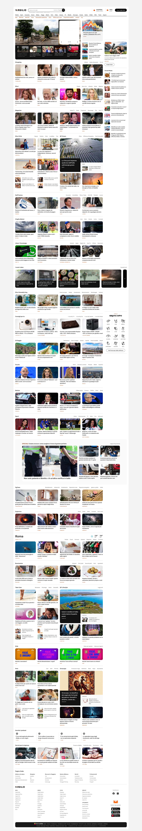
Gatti (51, 668)
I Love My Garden (89, 316)
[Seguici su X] (117, 793)
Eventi (71, 539)
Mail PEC (27, 17)
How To (89, 243)
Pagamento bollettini (69, 17)
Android (72, 243)
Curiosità (101, 219)
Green (63, 167)
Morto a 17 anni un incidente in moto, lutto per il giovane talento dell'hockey (69, 407)
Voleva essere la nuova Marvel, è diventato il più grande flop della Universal (91, 127)
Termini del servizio (39, 12)
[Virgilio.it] (20, 10)
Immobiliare (75, 195)
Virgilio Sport (40, 794)
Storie (101, 390)
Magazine (18, 110)
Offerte (86, 62)
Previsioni (100, 539)
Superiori (101, 364)
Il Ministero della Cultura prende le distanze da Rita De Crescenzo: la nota (47, 407)
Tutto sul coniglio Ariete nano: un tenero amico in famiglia (28, 716)
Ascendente (100, 668)
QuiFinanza (18, 195)
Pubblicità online (87, 745)
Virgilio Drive (17, 798)
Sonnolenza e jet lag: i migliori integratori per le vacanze (28, 631)
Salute (86, 15)
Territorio (62, 558)
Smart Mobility (63, 803)
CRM (102, 745)
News (77, 110)
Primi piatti (80, 563)
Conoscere (40, 606)
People (78, 86)
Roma (19, 536)
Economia (27, 15)
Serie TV (101, 110)
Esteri (97, 390)
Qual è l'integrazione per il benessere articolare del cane (50, 716)
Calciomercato (81, 416)
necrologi (77, 781)
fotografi (91, 781)
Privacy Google (47, 12)
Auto (81, 219)
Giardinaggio (94, 292)
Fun (82, 17)
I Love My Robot (99, 316)
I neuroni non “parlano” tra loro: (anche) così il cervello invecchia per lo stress (48, 622)
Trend (99, 15)
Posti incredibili (94, 340)
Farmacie (77, 539)
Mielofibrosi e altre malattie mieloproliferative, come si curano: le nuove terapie (118, 128)
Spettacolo (63, 30)
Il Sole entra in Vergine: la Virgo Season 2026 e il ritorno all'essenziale (69, 721)
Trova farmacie (85, 808)
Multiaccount (18, 803)
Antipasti (74, 563)
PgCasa (17, 487)
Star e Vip (84, 86)
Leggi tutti (100, 587)
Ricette (69, 15)
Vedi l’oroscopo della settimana (115, 350)
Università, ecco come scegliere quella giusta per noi (28, 179)
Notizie (17, 15)
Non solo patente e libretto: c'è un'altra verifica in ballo (47, 478)
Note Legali (43, 825)
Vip (16, 105)
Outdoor (101, 292)
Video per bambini (88, 646)
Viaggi (42, 15)
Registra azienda (63, 809)
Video (56, 15)
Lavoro (101, 195)
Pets (16, 668)
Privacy (47, 825)
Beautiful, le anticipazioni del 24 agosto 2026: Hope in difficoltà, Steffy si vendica (118, 135)
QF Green (63, 136)
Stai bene (17, 606)
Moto (85, 219)
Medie (95, 364)
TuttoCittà (62, 817)
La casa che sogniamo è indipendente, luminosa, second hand (47, 153)
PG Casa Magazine (64, 813)
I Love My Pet (79, 316)
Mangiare (32, 774)
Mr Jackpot (84, 798)
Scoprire (39, 626)
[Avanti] (125, 279)
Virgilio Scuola (63, 796)
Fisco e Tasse (83, 195)
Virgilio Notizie (41, 792)
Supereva (18, 511)
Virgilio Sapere (63, 794)
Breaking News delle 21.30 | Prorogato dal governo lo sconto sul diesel (46, 283)
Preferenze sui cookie (60, 825)
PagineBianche (63, 815)
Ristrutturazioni (85, 292)
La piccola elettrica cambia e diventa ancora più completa (95, 51)
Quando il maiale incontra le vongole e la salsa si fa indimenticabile (118, 75)
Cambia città (18, 539)
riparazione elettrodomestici (21, 780)
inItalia (91, 15)
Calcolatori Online (86, 816)
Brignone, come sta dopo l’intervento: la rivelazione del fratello (90, 433)
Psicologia (44, 587)
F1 (87, 416)
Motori (47, 15)
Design (70, 292)
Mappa (94, 539)
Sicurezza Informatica (65, 262)
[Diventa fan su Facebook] (113, 793)
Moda (83, 81)
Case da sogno (63, 292)
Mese (89, 668)
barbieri (61, 780)
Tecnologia (17, 81)
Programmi (83, 110)
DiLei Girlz (18, 136)
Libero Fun (84, 799)
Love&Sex (51, 136)
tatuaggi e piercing (64, 781)
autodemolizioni (48, 778)
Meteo (37, 15)
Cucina (39, 582)
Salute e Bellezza (64, 774)
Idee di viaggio (74, 340)
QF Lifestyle (64, 587)
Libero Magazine (41, 813)
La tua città (84, 810)
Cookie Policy (52, 825)
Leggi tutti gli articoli (115, 443)
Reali (39, 105)
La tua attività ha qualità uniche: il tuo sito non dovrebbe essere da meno (69, 762)
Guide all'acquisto (94, 62)
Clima (80, 136)
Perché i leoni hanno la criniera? (91, 661)
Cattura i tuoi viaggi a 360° (112, 55)
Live (95, 416)
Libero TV (40, 815)
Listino (95, 219)
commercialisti (93, 778)
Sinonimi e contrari (81, 364)
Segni (94, 668)
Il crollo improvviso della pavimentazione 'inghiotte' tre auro (24, 283)
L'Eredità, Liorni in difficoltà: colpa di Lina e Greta (68, 25)
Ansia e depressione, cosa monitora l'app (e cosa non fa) (50, 637)
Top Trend (17, 764)
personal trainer (93, 780)
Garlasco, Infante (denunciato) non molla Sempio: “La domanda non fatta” (70, 127)
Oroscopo (75, 15)
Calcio (75, 416)
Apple (77, 243)
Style (46, 136)
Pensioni (96, 195)
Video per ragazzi (98, 646)
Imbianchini (57, 487)
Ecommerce (96, 745)
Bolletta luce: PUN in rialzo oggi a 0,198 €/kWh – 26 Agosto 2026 (117, 102)
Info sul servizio (32, 12)
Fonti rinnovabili (99, 136)
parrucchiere (62, 776)
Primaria (90, 364)
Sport (21, 15)
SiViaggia (18, 340)
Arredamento (77, 292)
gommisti (47, 780)
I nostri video (19, 267)
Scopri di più (109, 64)
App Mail (17, 807)
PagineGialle (62, 807)
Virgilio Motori (19, 219)
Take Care (18, 587)
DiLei (16, 86)
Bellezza (40, 81)
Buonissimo (19, 563)
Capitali (87, 340)
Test (57, 136)
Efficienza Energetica (88, 136)
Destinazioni (66, 340)
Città (95, 15)
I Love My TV (71, 316)
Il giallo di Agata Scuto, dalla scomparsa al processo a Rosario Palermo (24, 407)
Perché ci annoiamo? (21, 661)
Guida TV (72, 110)
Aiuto (16, 809)
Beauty (36, 136)
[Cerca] (63, 10)
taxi (46, 776)
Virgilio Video (40, 798)
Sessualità (55, 587)
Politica (92, 390)
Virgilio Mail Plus (18, 794)
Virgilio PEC (17, 796)
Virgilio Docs (17, 799)
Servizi (76, 774)
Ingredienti (100, 563)
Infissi (101, 487)
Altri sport (100, 416)
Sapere (104, 15)
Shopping (62, 792)
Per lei (101, 62)
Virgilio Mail (17, 792)
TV (65, 15)
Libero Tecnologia (21, 243)
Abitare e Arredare (19, 774)
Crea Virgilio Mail (121, 10)
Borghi (101, 340)
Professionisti (93, 774)
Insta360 (107, 61)
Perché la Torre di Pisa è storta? (69, 661)
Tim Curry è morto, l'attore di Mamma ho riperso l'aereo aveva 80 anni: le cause (48, 127)
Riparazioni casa (73, 487)
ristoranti (32, 780)
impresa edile (18, 778)
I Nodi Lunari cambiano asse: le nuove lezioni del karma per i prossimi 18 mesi (91, 721)
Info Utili (90, 195)
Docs (50, 17)
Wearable (84, 262)
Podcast (56, 668)
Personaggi (90, 110)
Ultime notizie (79, 390)
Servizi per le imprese (22, 745)
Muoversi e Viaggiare (50, 774)
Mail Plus (21, 17)
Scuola (81, 15)
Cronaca (86, 390)
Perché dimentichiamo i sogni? (46, 661)
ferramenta (17, 776)
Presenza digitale (77, 745)
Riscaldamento (48, 487)
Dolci (94, 563)
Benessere (37, 587)
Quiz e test (100, 511)
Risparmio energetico (84, 487)
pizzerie (32, 781)
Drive (32, 17)
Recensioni (100, 243)
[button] (77, 42)
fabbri (16, 781)
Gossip (61, 15)
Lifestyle (90, 86)
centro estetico (63, 778)
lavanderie (77, 776)
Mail (16, 17)
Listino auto (62, 801)
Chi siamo (38, 825)
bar (31, 778)
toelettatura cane (78, 778)
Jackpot (77, 17)
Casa (16, 311)
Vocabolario (84, 812)
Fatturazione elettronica (41, 17)
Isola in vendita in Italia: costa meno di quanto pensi (95, 57)
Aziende (83, 539)
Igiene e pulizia (94, 487)
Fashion (41, 136)
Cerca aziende (85, 804)
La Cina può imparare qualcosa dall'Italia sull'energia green (69, 163)
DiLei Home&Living (21, 292)
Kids (16, 646)
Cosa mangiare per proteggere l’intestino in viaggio (27, 637)
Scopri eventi (85, 806)
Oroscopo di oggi (75, 668)
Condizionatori (18, 506)
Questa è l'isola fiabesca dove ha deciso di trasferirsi (95, 45)
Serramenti (84, 506)
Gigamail (17, 801)
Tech (52, 15)
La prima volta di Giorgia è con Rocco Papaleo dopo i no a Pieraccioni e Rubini (23, 127)
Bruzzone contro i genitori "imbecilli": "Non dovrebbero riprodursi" (68, 381)
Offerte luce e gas (57, 17)
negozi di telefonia (79, 780)
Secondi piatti (88, 563)
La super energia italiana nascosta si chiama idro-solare (95, 168)
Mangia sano (18, 624)
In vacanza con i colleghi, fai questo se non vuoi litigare (94, 619)
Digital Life (82, 243)
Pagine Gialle (19, 771)
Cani (47, 668)
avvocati (91, 776)
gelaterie (32, 776)
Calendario (17, 805)
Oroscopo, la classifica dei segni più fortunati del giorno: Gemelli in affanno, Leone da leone (70, 696)
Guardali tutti (124, 267)
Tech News (40, 262)
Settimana (84, 668)
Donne (32, 15)
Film (96, 110)
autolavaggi (47, 781)
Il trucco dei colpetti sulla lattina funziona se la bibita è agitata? (68, 283)
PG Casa (62, 811)
